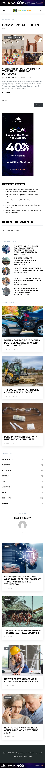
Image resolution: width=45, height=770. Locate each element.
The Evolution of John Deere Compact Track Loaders (21, 391)
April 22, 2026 (19, 254)
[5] (6, 291)
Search (4, 100)
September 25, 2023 (21, 295)
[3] (6, 271)
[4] (6, 281)
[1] (6, 249)
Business (8, 37)
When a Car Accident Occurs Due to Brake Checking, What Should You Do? (22, 343)
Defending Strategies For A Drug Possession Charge (20, 438)
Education (6, 470)
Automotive (7, 459)
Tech (4, 492)
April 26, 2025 (19, 264)
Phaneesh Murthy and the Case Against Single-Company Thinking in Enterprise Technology (21, 190)
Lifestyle (18, 37)
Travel (5, 503)
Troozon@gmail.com (22, 756)
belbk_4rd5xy (22, 518)
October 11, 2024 (20, 272)
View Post (6, 92)
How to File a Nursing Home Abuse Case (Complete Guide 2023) (22, 206)
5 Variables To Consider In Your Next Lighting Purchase (21, 71)
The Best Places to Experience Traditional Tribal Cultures (21, 196)
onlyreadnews (11, 77)
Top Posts (6, 498)
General (5, 476)
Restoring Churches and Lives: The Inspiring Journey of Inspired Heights (23, 211)
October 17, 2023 (20, 284)
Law (3, 481)
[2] (6, 261)
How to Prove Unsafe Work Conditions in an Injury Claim (22, 201)
